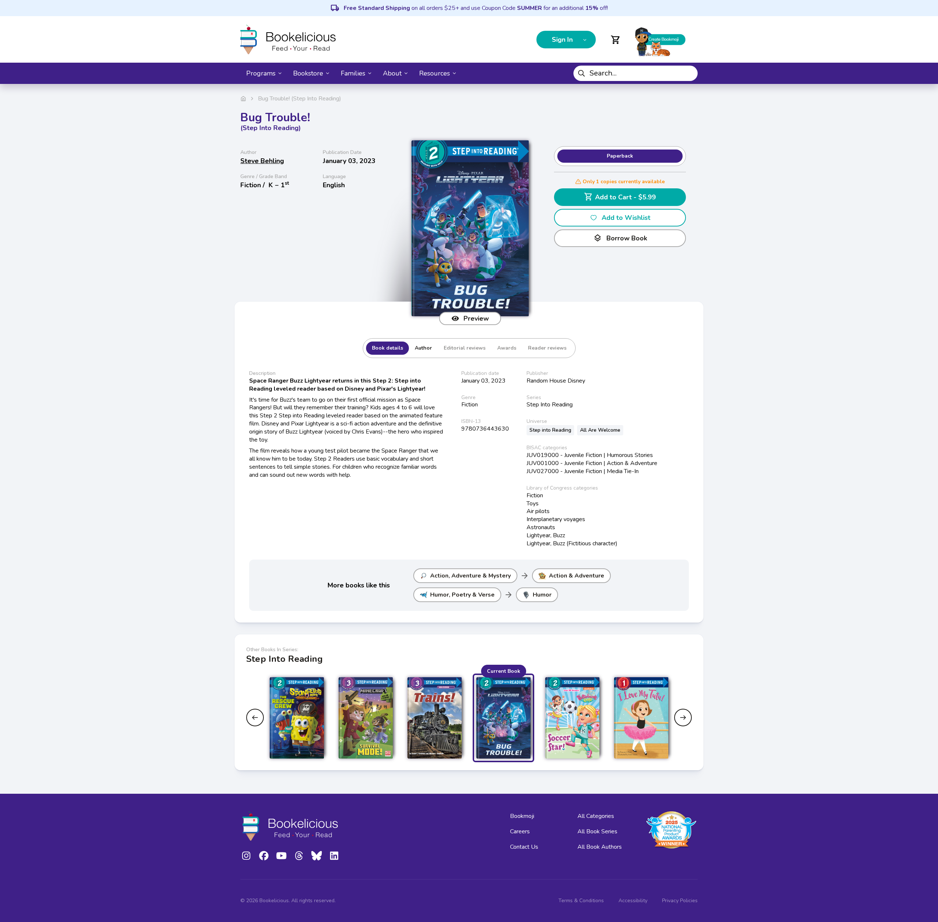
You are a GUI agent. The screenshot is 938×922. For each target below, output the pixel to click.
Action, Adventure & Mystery (470, 576)
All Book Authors (599, 847)
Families (353, 73)
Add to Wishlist (626, 217)
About (392, 73)
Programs (261, 73)
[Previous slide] (255, 717)
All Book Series (597, 831)
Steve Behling (262, 160)
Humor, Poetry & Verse (462, 595)
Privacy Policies (680, 900)
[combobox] (635, 73)
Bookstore (308, 73)
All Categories (595, 816)
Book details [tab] (387, 347)
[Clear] (689, 73)
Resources (434, 73)
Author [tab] (423, 347)
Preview (476, 318)
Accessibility (632, 900)
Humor (542, 595)
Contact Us (524, 847)
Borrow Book (620, 238)
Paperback (620, 155)
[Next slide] (683, 717)
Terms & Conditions (581, 900)
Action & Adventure (576, 576)
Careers (520, 831)
